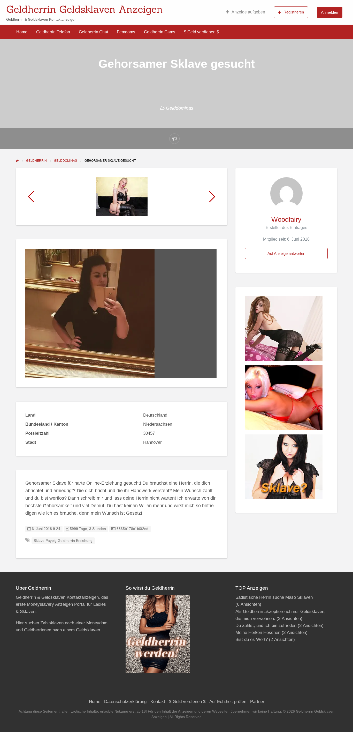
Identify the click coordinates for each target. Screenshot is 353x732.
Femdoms (126, 32)
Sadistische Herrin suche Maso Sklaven (274, 597)
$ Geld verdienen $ (201, 32)
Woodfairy (286, 219)
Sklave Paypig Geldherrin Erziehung (63, 541)
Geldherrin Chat (93, 32)
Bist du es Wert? (251, 639)
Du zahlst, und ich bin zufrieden (265, 625)
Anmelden (329, 12)
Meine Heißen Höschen (257, 632)
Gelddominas (179, 108)
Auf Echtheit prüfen (227, 701)
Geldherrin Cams (159, 32)
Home (21, 32)
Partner (257, 701)
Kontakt (157, 701)
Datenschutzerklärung (125, 701)
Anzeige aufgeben (248, 12)
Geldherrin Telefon (53, 32)
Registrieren (293, 12)
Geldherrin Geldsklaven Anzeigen (84, 9)
